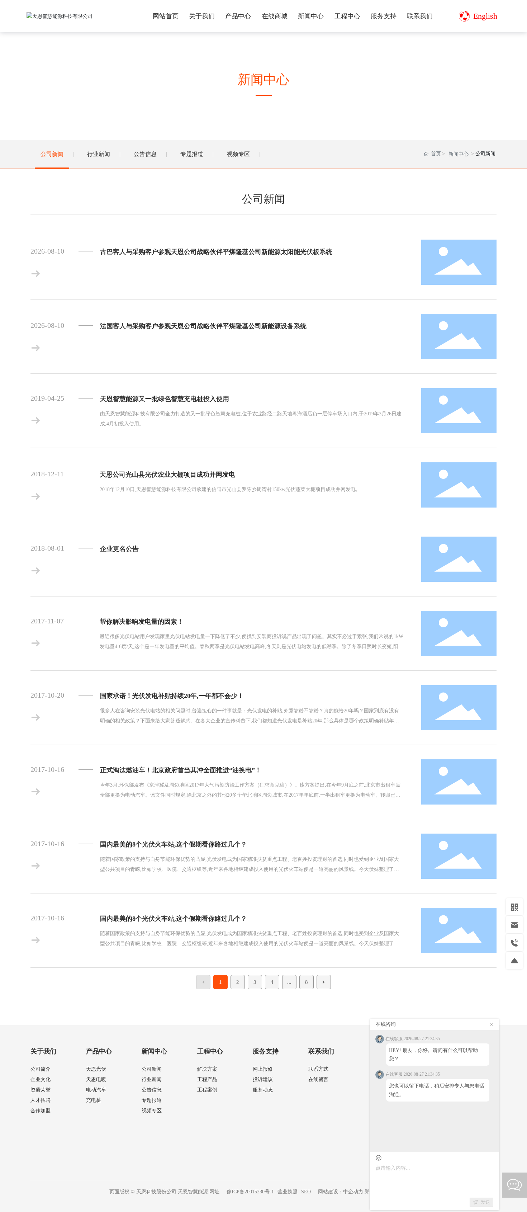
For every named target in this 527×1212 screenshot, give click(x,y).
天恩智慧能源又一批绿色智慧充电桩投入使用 (164, 398)
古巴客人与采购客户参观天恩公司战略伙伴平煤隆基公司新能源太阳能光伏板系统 (216, 251)
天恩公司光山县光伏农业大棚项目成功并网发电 (167, 474)
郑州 (370, 1191)
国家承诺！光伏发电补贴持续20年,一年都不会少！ (172, 695)
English (485, 15)
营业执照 (287, 1191)
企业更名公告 (119, 548)
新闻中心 (458, 154)
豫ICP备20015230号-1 (250, 1191)
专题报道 (191, 154)
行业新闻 (98, 154)
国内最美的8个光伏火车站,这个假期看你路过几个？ (173, 844)
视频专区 (238, 154)
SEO (306, 1191)
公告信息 (145, 154)
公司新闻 (52, 154)
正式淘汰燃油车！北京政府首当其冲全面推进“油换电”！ (180, 770)
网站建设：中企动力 (340, 1191)
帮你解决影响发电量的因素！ (142, 621)
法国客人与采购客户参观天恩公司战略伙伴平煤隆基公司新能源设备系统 (203, 326)
